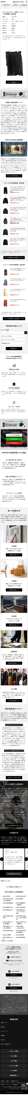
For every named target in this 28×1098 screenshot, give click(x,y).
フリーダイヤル (18, 37)
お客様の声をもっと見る (14, 874)
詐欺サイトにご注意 (21, 1082)
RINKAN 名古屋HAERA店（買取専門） (21, 931)
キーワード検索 (5, 330)
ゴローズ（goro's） (16, 1005)
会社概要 (2, 1081)
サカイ (13, 19)
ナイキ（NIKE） (12, 1002)
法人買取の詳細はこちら (14, 700)
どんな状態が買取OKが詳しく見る (14, 825)
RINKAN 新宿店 (19, 898)
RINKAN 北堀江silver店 (7, 938)
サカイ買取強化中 (15, 4)
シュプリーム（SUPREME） (8, 1000)
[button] (26, 2)
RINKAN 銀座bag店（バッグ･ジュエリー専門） (21, 911)
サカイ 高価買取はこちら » (14, 82)
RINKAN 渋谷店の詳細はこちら (14, 176)
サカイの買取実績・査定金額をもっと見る (14, 257)
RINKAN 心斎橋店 (7, 934)
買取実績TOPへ (14, 348)
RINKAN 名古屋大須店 (8, 930)
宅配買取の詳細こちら (14, 590)
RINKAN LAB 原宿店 (20, 907)
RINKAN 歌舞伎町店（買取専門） (20, 903)
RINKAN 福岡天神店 (20, 937)
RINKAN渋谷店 (14, 5)
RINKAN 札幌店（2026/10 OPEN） (20, 927)
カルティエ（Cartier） (8, 1006)
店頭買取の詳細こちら (14, 625)
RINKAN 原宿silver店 (7, 907)
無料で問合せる (14, 975)
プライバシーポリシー (5, 1082)
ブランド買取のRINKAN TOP (6, 4)
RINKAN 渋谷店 (6, 896)
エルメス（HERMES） (20, 996)
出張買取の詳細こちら (14, 555)
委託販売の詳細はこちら (14, 663)
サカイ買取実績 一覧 (23, 4)
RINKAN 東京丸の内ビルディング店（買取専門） (21, 917)
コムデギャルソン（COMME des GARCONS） (14, 998)
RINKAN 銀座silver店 (7, 909)
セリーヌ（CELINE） (13, 997)
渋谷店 (13, 28)
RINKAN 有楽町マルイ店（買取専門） (8, 922)
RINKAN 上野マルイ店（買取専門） (21, 922)
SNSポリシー (13, 1082)
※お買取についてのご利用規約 (7, 940)
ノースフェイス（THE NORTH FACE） (17, 1001)
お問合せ (2, 1084)
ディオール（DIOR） (21, 997)
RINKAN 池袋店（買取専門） (8, 916)
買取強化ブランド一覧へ (5, 880)
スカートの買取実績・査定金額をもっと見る (14, 318)
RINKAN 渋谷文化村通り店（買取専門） (8, 899)
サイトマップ (8, 1084)
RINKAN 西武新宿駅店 (8, 903)
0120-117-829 (15, 960)
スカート (14, 23)
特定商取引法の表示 (14, 1081)
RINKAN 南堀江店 (20, 934)
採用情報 (14, 1084)
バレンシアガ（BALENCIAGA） (20, 1000)
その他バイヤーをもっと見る (14, 777)
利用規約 (7, 1081)
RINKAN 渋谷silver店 (21, 896)
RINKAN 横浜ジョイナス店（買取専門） (8, 927)
